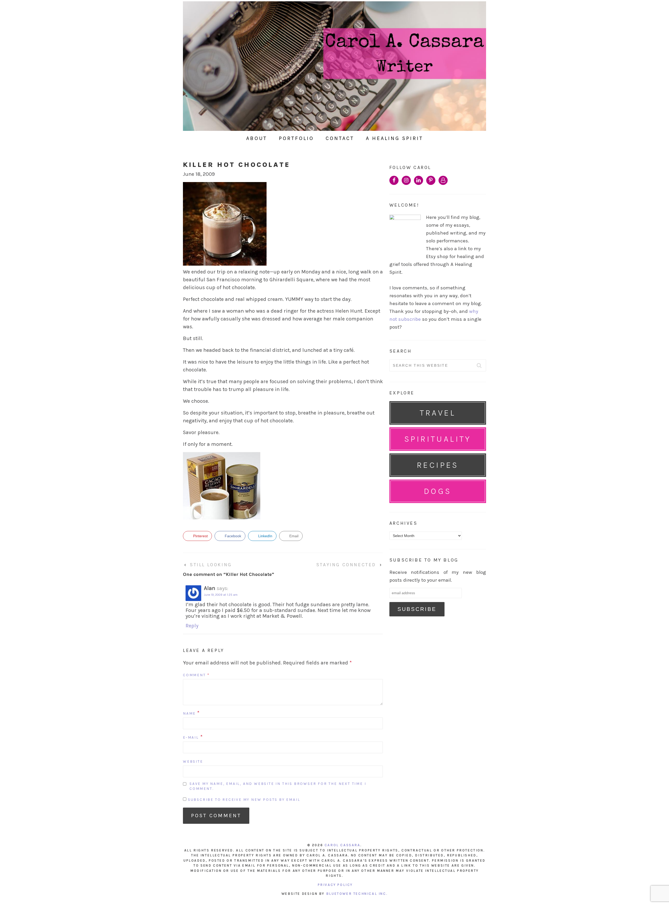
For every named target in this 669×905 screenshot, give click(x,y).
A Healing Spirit (394, 138)
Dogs (438, 491)
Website (193, 761)
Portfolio (296, 138)
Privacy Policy (335, 885)
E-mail (191, 737)
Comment (196, 675)
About (256, 138)
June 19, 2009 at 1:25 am (221, 595)
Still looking (211, 565)
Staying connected (346, 565)
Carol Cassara (342, 845)
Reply (192, 626)
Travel (438, 413)
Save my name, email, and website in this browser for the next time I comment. (277, 786)
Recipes (438, 465)
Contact (340, 138)
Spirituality (437, 439)
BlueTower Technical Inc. (357, 894)
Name (189, 713)
